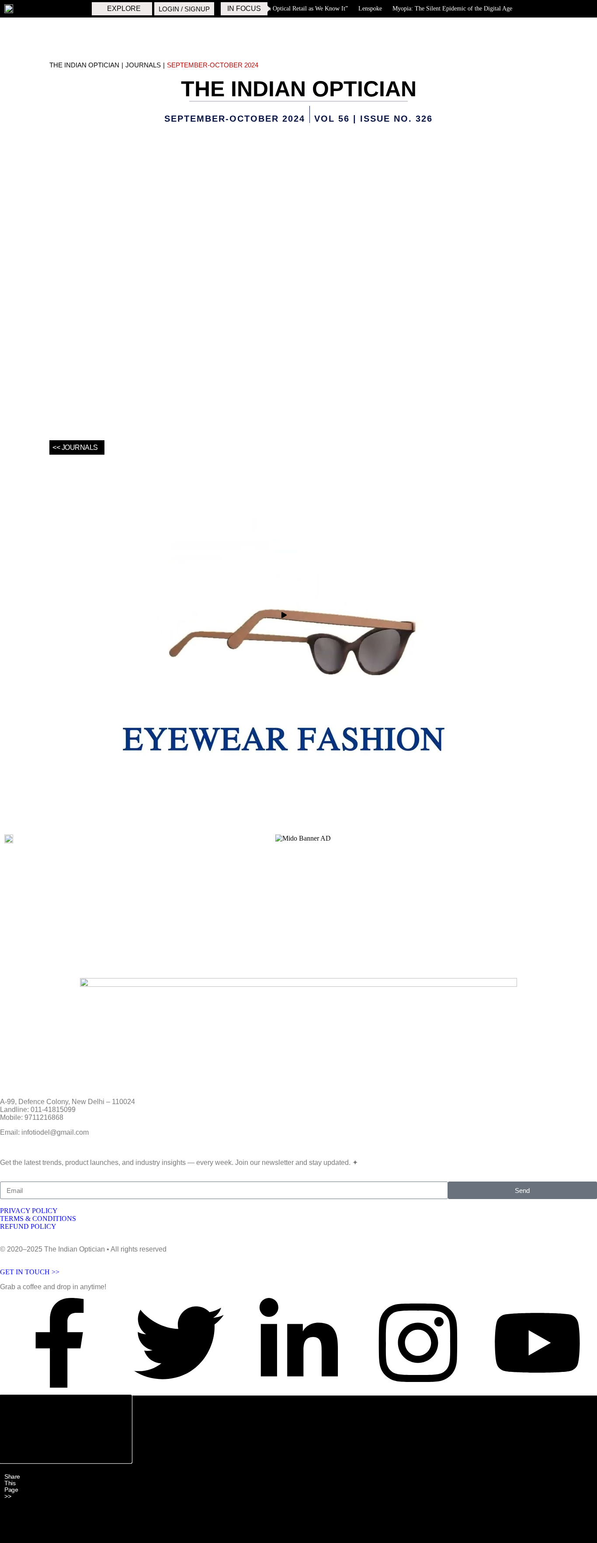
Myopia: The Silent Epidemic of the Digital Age (449, 8)
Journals (143, 65)
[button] (65, 1458)
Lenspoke (367, 8)
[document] (298, 1469)
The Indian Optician (84, 65)
